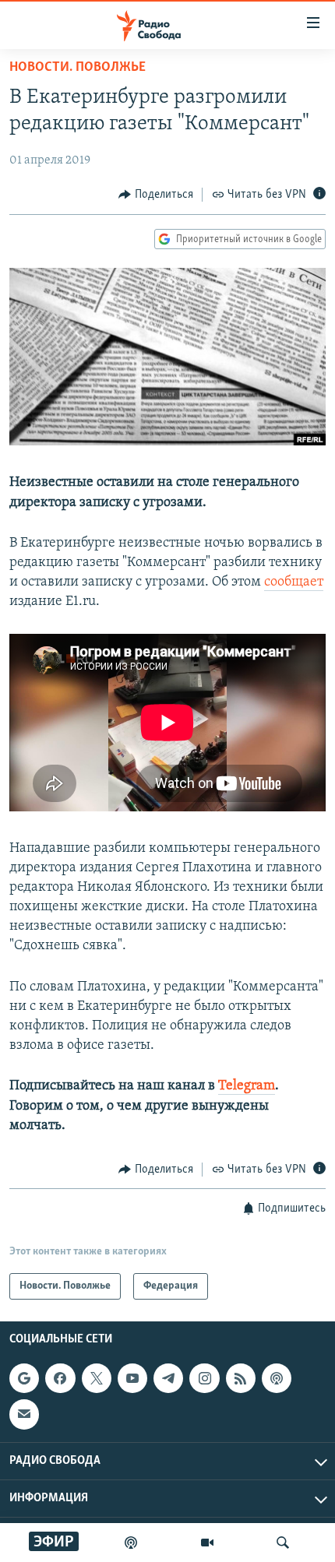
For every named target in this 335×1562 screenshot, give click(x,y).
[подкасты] (131, 1542)
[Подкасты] (276, 1379)
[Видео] (207, 1542)
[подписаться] (24, 1415)
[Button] (155, 195)
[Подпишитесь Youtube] (132, 1379)
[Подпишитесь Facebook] (60, 1379)
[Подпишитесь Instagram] (204, 1379)
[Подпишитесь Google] (24, 1379)
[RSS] (241, 1379)
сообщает (293, 582)
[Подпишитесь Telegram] (168, 1379)
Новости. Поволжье (77, 68)
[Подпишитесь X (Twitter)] (96, 1379)
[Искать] (282, 1542)
